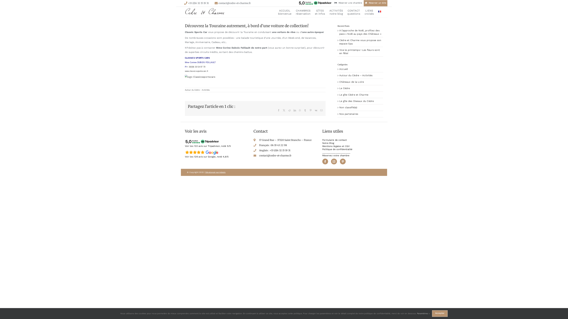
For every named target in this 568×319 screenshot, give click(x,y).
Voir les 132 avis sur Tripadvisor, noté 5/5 (208, 146)
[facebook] (325, 161)
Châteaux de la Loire (351, 81)
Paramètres (423, 313)
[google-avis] (202, 150)
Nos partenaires (348, 114)
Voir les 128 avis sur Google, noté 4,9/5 (207, 156)
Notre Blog (328, 143)
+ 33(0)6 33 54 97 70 (196, 67)
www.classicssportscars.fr (196, 71)
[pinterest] (343, 161)
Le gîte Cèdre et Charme (353, 94)
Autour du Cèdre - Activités (197, 90)
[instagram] (334, 161)
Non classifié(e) (348, 107)
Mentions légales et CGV (336, 146)
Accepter (440, 313)
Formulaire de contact (334, 140)
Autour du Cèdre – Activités (355, 75)
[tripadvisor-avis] (202, 139)
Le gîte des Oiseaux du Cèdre (356, 101)
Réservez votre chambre (335, 155)
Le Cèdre (344, 88)
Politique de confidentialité (337, 149)
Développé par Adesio (215, 172)
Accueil (343, 69)
